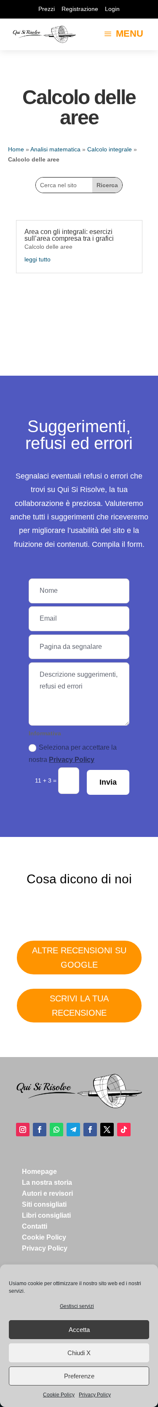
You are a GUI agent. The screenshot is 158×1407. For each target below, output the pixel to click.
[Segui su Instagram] (22, 1129)
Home (16, 149)
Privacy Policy (95, 1395)
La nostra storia (47, 1182)
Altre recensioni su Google (79, 957)
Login (112, 8)
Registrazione (80, 8)
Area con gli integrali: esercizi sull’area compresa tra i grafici (69, 235)
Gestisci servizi (77, 1306)
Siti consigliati (44, 1204)
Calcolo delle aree (48, 246)
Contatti (34, 1226)
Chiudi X (79, 1352)
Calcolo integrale (109, 149)
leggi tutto (37, 259)
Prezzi (46, 8)
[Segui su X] (107, 1129)
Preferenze (79, 1376)
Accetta (79, 1329)
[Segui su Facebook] (39, 1129)
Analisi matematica (55, 149)
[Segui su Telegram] (73, 1129)
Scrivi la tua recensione (79, 1005)
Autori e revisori (47, 1193)
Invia (108, 782)
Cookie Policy (59, 1395)
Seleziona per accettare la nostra (73, 753)
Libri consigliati (46, 1215)
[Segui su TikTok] (124, 1129)
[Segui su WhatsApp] (56, 1129)
